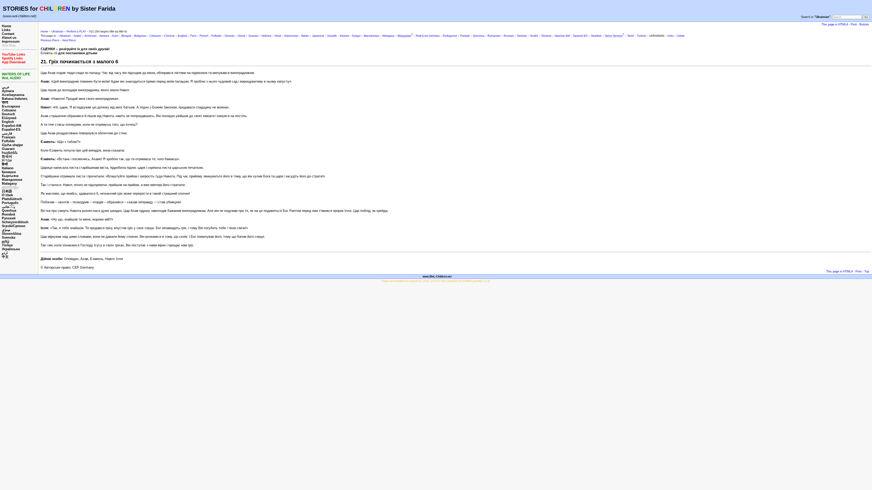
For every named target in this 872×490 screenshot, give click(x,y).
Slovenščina (11, 233)
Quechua (9, 210)
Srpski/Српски (13, 226)
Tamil (630, 35)
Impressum (11, 41)
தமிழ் (5, 241)
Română (8, 214)
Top (866, 271)
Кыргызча (10, 176)
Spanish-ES (580, 35)
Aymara (8, 91)
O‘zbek (7, 195)
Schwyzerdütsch (15, 222)
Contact (8, 34)
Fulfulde (8, 141)
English (8, 122)
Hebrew (266, 35)
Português (10, 203)
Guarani (8, 149)
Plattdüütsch (12, 199)
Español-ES (11, 129)
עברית (7, 160)
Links (6, 30)
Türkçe (7, 245)
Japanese (318, 35)
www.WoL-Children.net (437, 276)
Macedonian (371, 35)
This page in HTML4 (834, 24)
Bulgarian (140, 35)
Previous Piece (50, 40)
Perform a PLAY (76, 31)
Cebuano (9, 110)
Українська (11, 249)
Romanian (494, 35)
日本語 (7, 191)
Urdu (670, 35)
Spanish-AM (562, 35)
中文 (5, 257)
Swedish (596, 35)
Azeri (115, 35)
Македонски (12, 179)
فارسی (7, 133)
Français (8, 137)
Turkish (641, 35)
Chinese (169, 35)
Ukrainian (57, 31)
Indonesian (291, 35)
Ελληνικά (9, 118)
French (204, 35)
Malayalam (404, 35)
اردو (4, 253)
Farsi (193, 35)
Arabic (78, 35)
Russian (509, 35)
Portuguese (450, 35)
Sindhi (534, 35)
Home (6, 26)
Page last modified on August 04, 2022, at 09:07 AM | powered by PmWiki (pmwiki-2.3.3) (436, 281)
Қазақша (9, 172)
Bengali (126, 35)
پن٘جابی (8, 206)
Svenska (8, 237)
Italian (305, 35)
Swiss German (614, 35)
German (230, 35)
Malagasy (9, 183)
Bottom (864, 24)
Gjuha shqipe (12, 145)
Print (854, 24)
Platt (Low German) (428, 35)
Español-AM (11, 125)
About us (9, 37)
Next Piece (69, 40)
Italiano (7, 168)
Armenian (90, 35)
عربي (6, 87)
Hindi (278, 35)
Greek (241, 35)
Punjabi (465, 35)
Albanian (65, 35)
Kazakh (332, 35)
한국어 (7, 156)
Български (11, 106)
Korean (344, 35)
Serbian (522, 35)
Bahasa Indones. (15, 98)
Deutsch (8, 114)
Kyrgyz (356, 35)
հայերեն (9, 152)
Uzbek (681, 35)
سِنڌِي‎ (6, 230)
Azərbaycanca (13, 95)
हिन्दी (5, 164)
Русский (8, 218)
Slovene (546, 35)
